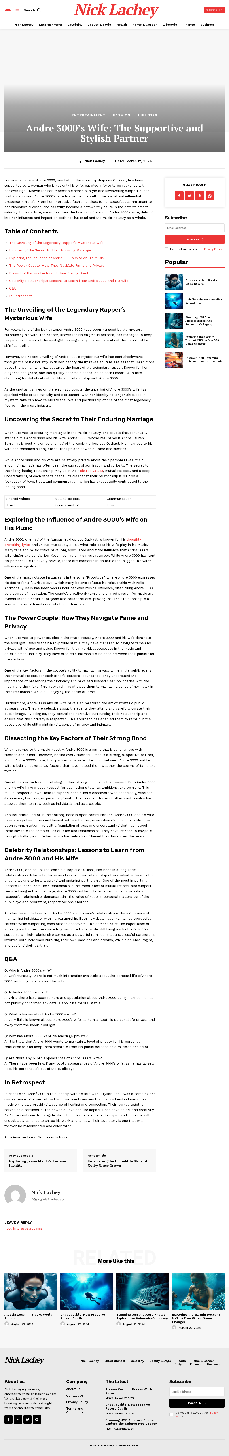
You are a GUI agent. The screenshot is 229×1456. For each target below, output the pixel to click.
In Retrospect (20, 296)
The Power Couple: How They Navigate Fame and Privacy (56, 266)
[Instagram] (18, 1419)
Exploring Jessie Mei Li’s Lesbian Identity (37, 1163)
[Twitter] (189, 195)
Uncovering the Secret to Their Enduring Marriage (50, 250)
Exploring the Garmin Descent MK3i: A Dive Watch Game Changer (204, 340)
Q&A (12, 288)
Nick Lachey (95, 161)
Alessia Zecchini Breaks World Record (201, 281)
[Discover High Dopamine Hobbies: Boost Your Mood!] (174, 360)
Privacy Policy (213, 249)
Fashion (122, 115)
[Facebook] (179, 195)
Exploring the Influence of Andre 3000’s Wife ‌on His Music (56, 258)
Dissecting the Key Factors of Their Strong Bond (48, 273)
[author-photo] (7, 1323)
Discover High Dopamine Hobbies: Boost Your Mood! (203, 359)
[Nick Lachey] (15, 1195)
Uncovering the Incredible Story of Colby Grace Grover (117, 1163)
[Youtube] (37, 1419)
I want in (192, 239)
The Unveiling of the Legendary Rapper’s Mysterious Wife (56, 243)
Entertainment (89, 115)
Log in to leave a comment (26, 1228)
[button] (33, 10)
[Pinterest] (199, 195)
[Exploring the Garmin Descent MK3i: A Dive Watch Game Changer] (174, 340)
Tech (108, 1428)
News (109, 1398)
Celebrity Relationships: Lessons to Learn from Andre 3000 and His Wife (68, 281)
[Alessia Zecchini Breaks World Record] (174, 282)
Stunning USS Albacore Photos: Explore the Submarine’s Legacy (200, 320)
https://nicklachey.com (49, 1199)
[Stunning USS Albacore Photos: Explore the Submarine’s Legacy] (174, 321)
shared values (91, 471)
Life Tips (147, 115)
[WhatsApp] (210, 195)
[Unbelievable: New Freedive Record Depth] (174, 301)
